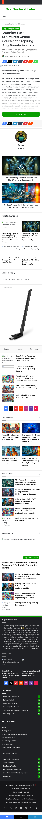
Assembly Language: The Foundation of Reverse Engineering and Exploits (25, 511)
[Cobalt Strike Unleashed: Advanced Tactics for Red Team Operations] (8, 359)
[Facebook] (4, 61)
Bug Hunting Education (17, 24)
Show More (20, 114)
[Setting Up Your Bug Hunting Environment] (8, 521)
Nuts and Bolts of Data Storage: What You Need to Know (11, 260)
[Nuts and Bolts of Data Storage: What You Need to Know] (11, 251)
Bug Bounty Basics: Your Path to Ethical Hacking (10, 460)
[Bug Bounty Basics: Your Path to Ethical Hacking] (11, 451)
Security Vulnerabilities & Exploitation (16, 710)
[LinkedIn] (14, 61)
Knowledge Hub (8, 714)
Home (6, 24)
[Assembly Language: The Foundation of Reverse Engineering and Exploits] (8, 512)
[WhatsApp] (35, 61)
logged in (14, 279)
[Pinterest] (25, 61)
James (7, 56)
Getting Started (8, 700)
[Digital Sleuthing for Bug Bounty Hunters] (8, 398)
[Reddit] (30, 61)
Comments (34, 349)
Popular (20, 349)
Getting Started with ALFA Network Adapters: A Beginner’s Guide (25, 501)
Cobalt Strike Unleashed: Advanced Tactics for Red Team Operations (26, 358)
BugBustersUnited (18, 788)
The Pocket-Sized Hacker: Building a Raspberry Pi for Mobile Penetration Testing (26, 482)
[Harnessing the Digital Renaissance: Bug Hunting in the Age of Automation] (31, 428)
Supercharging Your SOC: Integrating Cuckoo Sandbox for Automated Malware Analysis (10, 238)
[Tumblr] (19, 61)
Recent (6, 349)
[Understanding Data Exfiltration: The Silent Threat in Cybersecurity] (31, 226)
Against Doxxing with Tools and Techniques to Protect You (10, 437)
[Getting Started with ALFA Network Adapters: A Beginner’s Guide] (8, 502)
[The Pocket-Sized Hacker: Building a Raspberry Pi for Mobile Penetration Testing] (8, 483)
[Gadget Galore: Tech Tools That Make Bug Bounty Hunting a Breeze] (31, 451)
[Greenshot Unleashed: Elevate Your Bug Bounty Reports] (8, 369)
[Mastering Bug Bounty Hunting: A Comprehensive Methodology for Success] (8, 492)
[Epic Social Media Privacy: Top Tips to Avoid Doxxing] (8, 389)
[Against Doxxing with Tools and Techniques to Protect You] (11, 428)
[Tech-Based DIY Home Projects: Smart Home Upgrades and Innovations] (8, 379)
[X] (9, 61)
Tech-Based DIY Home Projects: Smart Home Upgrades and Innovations (26, 378)
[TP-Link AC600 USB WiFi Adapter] (21, 340)
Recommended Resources (12, 707)
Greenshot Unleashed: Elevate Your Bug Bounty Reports (25, 369)
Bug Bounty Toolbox (10, 703)
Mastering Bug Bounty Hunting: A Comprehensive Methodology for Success (27, 492)
